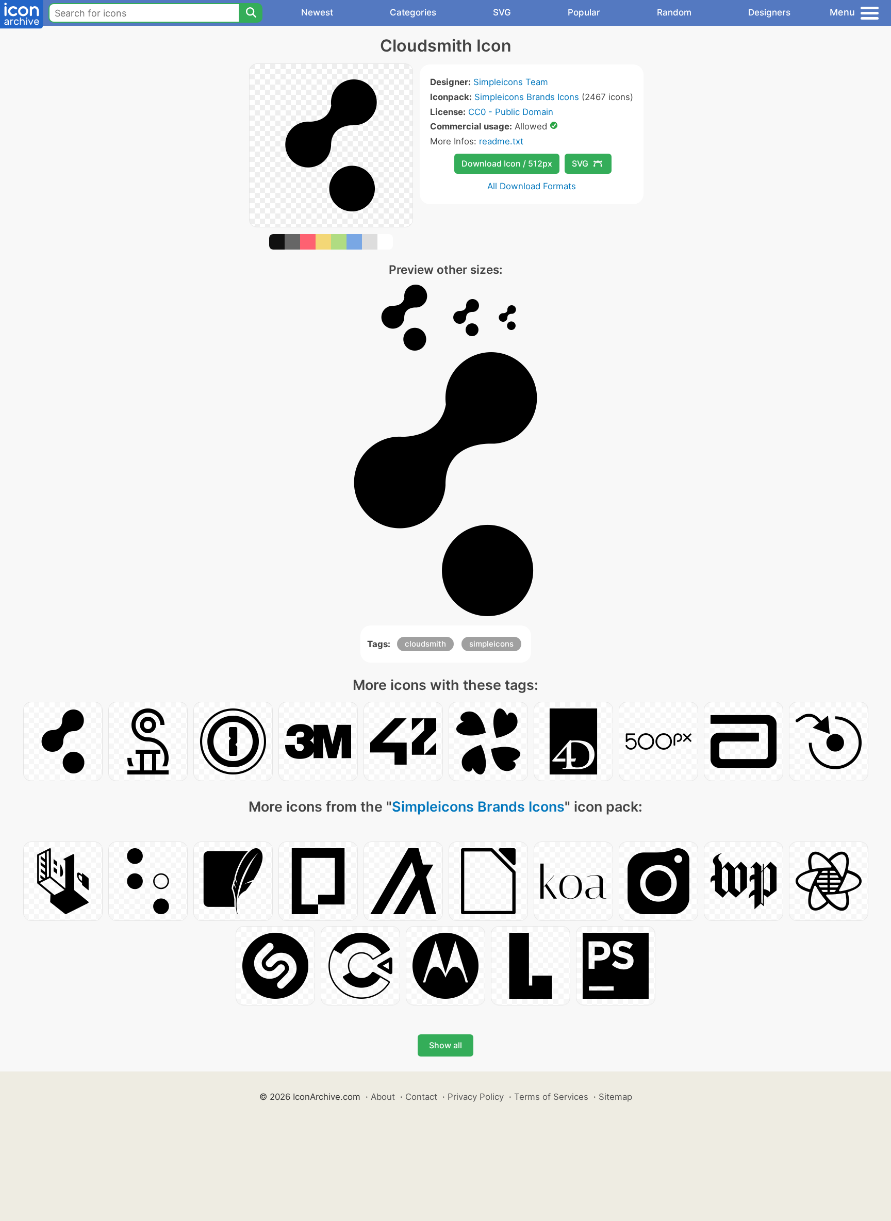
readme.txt (501, 141)
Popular (584, 12)
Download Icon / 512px (506, 163)
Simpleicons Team (510, 82)
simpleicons (491, 644)
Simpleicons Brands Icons (526, 97)
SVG (502, 12)
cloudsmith (425, 644)
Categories (413, 12)
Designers (769, 12)
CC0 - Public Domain (510, 112)
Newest (317, 12)
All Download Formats (531, 186)
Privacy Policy (476, 1097)
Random (674, 12)
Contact (421, 1097)
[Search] (250, 13)
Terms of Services (551, 1097)
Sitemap (615, 1097)
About (383, 1097)
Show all (445, 1045)
